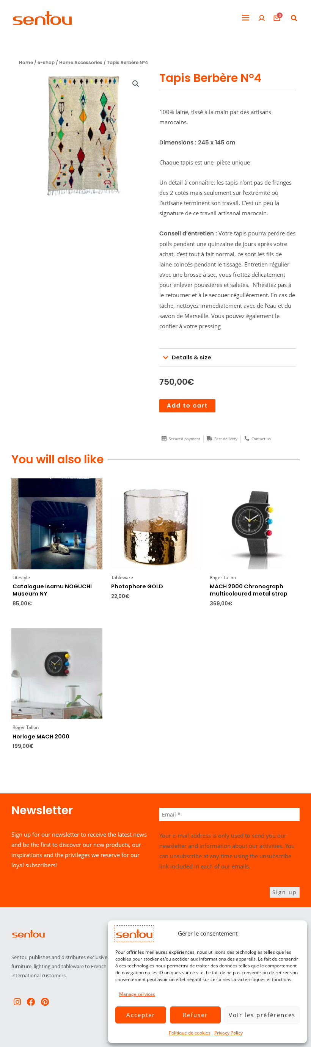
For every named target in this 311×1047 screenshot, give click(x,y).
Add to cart (187, 405)
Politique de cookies (189, 1033)
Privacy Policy (228, 1033)
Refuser (195, 1015)
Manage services (137, 994)
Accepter (140, 1015)
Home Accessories (80, 63)
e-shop (46, 63)
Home (26, 63)
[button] (245, 18)
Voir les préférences (262, 1015)
